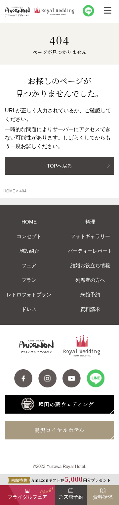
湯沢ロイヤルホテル (59, 430)
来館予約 (90, 294)
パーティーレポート (90, 251)
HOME (29, 222)
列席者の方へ (90, 280)
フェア (28, 265)
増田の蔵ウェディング (66, 404)
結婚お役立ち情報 (90, 265)
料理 (90, 222)
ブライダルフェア (27, 497)
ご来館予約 (71, 497)
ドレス (28, 309)
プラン (28, 280)
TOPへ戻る (59, 166)
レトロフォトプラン (29, 294)
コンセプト (29, 236)
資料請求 (90, 309)
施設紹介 (29, 251)
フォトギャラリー (90, 236)
